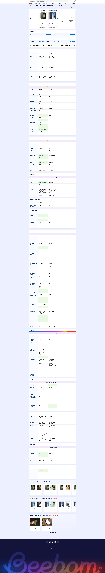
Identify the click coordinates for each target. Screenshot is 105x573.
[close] (46, 12)
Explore (30, 3)
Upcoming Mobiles (38, 3)
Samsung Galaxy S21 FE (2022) (51, 21)
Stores (73, 3)
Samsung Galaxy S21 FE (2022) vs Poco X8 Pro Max (36, 510)
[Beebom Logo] (32, 1)
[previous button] (30, 490)
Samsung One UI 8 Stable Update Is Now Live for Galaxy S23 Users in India (46, 527)
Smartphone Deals (67, 3)
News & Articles (59, 3)
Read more (74, 7)
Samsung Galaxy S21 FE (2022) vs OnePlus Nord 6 (50, 510)
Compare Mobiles (45, 3)
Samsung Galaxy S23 (42, 21)
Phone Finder (52, 3)
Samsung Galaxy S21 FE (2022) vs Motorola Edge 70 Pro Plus (64, 510)
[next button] (75, 490)
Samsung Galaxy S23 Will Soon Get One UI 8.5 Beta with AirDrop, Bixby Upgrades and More (34, 527)
